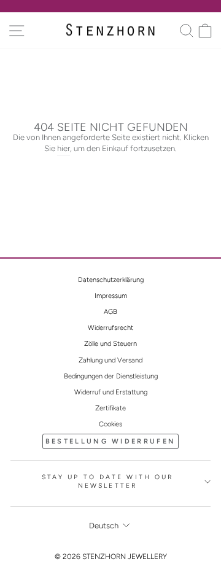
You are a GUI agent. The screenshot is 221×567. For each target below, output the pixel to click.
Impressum (111, 296)
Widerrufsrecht (110, 328)
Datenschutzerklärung (111, 280)
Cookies (110, 424)
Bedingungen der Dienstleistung (111, 376)
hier (63, 148)
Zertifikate (110, 408)
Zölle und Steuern (110, 344)
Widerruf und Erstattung (110, 392)
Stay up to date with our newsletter (108, 481)
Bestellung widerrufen (110, 441)
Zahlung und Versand (110, 360)
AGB (110, 312)
